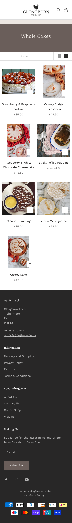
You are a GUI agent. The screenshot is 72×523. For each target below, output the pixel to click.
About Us (10, 397)
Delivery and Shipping (19, 356)
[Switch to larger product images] (59, 56)
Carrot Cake (18, 274)
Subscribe (16, 465)
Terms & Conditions (17, 375)
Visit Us (9, 416)
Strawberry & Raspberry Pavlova (18, 106)
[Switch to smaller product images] (66, 56)
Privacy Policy (13, 362)
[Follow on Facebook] (6, 480)
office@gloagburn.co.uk (20, 335)
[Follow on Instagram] (16, 480)
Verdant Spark (40, 495)
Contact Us (11, 403)
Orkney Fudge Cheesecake (53, 106)
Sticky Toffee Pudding (53, 162)
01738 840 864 (14, 330)
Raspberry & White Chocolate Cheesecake (18, 165)
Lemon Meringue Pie (54, 221)
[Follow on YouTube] (27, 480)
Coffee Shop (12, 410)
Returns (9, 369)
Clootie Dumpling (18, 221)
